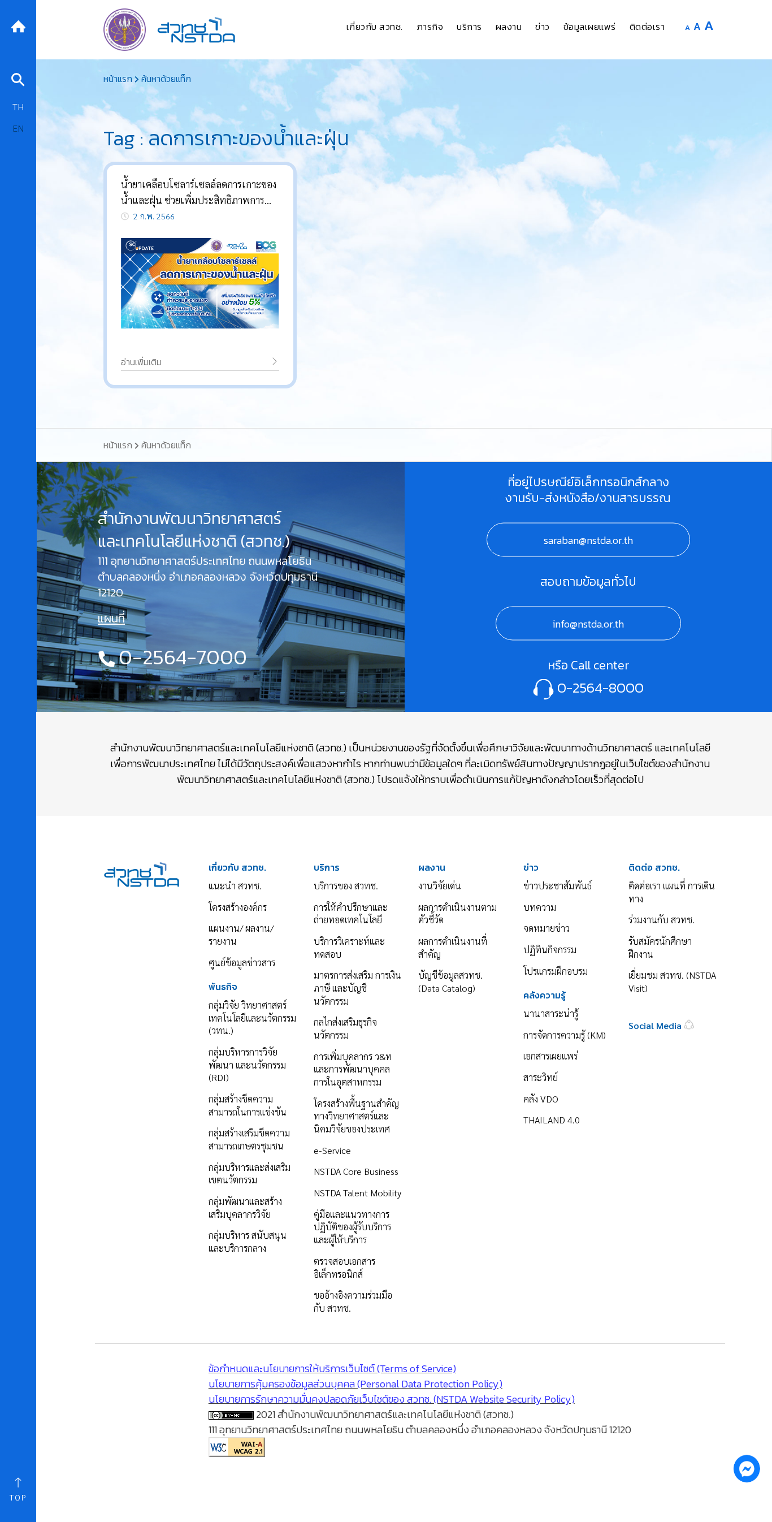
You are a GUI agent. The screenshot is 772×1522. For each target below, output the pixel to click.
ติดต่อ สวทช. (654, 867)
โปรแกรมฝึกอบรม (555, 971)
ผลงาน (431, 867)
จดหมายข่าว (546, 928)
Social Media (656, 1025)
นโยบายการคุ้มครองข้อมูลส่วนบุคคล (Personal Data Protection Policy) (355, 1383)
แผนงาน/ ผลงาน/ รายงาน (241, 934)
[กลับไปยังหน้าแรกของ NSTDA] (18, 25)
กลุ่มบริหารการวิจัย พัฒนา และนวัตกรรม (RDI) (247, 1064)
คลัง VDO (540, 1099)
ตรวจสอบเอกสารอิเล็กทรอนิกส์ (344, 1267)
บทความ (539, 907)
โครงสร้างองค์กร (238, 907)
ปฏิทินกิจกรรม (549, 949)
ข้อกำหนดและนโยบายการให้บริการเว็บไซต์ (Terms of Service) (332, 1368)
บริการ (327, 867)
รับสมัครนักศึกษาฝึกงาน (660, 947)
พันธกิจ (223, 986)
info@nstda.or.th (588, 624)
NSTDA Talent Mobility (357, 1193)
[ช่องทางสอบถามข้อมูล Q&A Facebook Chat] (746, 1468)
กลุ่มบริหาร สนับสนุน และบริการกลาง (248, 1241)
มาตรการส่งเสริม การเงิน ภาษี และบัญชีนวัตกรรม (357, 987)
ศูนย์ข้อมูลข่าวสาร (242, 962)
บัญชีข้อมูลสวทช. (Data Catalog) (450, 981)
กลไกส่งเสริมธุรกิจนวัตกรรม (345, 1028)
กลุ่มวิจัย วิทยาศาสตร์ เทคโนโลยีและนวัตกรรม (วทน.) (252, 1017)
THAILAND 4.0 (551, 1120)
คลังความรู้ (544, 995)
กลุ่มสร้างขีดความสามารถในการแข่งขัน (248, 1105)
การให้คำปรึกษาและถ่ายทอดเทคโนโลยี (351, 913)
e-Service (332, 1150)
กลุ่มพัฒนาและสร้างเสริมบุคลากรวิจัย (245, 1207)
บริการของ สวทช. (346, 886)
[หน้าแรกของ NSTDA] (141, 873)
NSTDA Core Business (356, 1171)
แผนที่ (111, 618)
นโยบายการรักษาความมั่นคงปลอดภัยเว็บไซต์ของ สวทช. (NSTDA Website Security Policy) (392, 1399)
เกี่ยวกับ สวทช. (237, 867)
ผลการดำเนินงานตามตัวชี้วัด (457, 913)
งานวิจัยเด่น (439, 886)
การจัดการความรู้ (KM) (564, 1035)
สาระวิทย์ (540, 1077)
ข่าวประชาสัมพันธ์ (557, 886)
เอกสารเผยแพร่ (550, 1056)
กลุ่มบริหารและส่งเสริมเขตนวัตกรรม (249, 1173)
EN (18, 128)
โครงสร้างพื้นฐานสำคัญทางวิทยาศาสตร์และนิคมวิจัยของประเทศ (356, 1116)
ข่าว (531, 867)
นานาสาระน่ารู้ (550, 1013)
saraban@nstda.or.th (588, 540)
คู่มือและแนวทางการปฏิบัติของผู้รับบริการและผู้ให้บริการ (352, 1227)
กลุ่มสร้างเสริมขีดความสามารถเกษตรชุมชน (249, 1139)
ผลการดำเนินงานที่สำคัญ (452, 947)
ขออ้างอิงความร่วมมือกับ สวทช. (353, 1301)
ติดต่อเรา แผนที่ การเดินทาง (671, 892)
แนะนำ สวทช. (235, 886)
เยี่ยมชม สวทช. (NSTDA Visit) (672, 981)
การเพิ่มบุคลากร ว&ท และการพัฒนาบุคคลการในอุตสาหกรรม (353, 1069)
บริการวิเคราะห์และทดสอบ (349, 947)
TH (18, 107)
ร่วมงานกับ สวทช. (661, 920)
